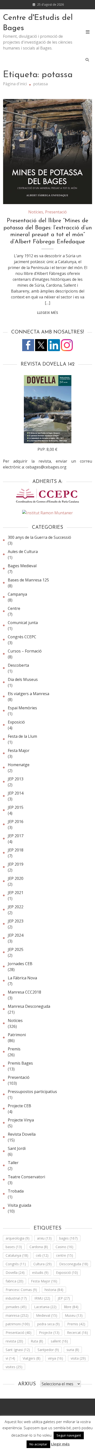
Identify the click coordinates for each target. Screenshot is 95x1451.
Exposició (16, 722)
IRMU (42, 1298)
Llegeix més (47, 312)
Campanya (17, 594)
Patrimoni (17, 1034)
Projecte (49, 1332)
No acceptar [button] (38, 1444)
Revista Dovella (22, 1134)
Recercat (77, 1332)
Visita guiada (19, 1205)
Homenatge (18, 764)
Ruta (37, 1341)
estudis (40, 1272)
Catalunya (17, 1255)
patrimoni (18, 1324)
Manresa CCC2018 (24, 992)
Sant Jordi (17, 1148)
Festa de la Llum (22, 736)
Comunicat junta (23, 622)
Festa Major (18, 750)
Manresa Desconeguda (29, 1006)
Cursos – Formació (25, 651)
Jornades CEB (20, 963)
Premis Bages (20, 1063)
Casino (64, 1246)
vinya (55, 1358)
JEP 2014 (15, 793)
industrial (16, 1298)
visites (14, 1367)
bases (14, 1246)
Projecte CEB (19, 1105)
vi (10, 1358)
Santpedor (48, 1349)
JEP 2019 (15, 864)
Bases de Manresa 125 (28, 580)
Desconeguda (73, 1264)
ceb (42, 1255)
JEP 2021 (15, 892)
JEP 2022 (15, 907)
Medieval (46, 1315)
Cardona (38, 1246)
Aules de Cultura (23, 551)
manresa (17, 1315)
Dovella (15, 1272)
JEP (64, 1298)
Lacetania (45, 1306)
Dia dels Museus (23, 679)
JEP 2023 (15, 921)
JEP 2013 (15, 779)
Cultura (42, 1264)
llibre (71, 1306)
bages (68, 1238)
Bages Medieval (22, 565)
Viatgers (31, 1358)
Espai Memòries (22, 708)
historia (54, 1289)
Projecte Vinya (21, 1120)
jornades (16, 1306)
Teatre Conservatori (26, 1177)
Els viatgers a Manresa (28, 693)
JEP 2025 (15, 949)
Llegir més (60, 1443)
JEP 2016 (15, 821)
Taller (13, 1162)
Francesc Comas (21, 1289)
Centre (14, 608)
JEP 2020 (15, 878)
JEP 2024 (15, 935)
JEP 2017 (15, 835)
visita (78, 1358)
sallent (59, 1341)
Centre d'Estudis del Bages (38, 23)
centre (64, 1255)
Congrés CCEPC (22, 636)
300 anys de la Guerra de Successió (39, 537)
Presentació (56, 212)
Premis (14, 1049)
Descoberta (18, 665)
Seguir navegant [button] (69, 1435)
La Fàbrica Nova (22, 978)
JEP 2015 (15, 807)
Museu (74, 1315)
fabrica (14, 1281)
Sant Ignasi (18, 1349)
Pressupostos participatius (32, 1091)
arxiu (44, 1238)
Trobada (16, 1191)
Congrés (16, 1264)
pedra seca (48, 1324)
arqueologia (17, 1238)
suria (72, 1349)
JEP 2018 (15, 850)
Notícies (35, 212)
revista (14, 1341)
